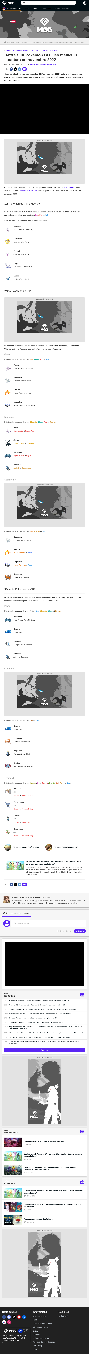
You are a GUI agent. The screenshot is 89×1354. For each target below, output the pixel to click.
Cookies (36, 1335)
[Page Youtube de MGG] (19, 1317)
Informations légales (41, 1327)
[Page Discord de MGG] (9, 1317)
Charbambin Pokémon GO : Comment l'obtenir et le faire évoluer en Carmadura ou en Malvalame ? (51, 1169)
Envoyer (81, 931)
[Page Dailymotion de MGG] (24, 1317)
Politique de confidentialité (44, 1342)
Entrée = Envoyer (66, 931)
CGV (35, 1349)
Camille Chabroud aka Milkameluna (43, 64)
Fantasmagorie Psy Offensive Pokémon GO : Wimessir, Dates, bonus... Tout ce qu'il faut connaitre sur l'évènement (44, 1042)
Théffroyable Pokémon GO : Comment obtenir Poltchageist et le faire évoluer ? (36, 1022)
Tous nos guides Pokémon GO (26, 847)
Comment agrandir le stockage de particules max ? (45, 1141)
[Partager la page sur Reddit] (19, 69)
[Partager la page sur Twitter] (15, 69)
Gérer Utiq (37, 1346)
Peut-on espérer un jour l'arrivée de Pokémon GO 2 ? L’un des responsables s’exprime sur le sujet (42, 1009)
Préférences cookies (41, 1338)
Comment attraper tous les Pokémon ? (40, 1219)
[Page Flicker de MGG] (4, 1322)
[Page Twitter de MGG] (14, 1317)
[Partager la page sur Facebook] (11, 69)
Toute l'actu (44, 1050)
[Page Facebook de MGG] (4, 1317)
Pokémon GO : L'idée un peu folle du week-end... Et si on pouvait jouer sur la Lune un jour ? (40, 1037)
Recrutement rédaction (42, 1323)
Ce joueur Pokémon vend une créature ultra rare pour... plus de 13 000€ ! (34, 1018)
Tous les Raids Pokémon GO (66, 847)
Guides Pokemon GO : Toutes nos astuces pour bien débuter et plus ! (51, 42)
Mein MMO (63, 1316)
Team (35, 1320)
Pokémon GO (69, 188)
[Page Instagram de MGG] (9, 1322)
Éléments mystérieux (27, 191)
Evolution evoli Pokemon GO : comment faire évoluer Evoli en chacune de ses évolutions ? (53, 863)
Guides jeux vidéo (13, 42)
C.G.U (35, 1331)
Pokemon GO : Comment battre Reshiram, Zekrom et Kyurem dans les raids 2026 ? (37, 1005)
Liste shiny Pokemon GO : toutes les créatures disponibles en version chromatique (52, 1206)
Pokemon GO (25, 42)
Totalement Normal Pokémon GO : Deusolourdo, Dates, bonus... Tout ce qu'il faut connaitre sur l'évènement (46, 1033)
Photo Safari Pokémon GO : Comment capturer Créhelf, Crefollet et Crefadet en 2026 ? (39, 1000)
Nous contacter (39, 1316)
